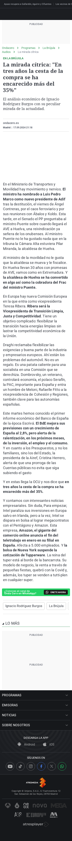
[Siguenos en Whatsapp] (62, 766)
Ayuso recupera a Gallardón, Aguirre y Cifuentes (27, 4)
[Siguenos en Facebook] (41, 766)
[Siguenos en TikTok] (20, 766)
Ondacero (8, 48)
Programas (28, 48)
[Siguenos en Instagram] (31, 766)
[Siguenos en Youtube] (10, 766)
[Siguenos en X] (51, 766)
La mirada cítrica (28, 51)
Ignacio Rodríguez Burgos (23, 606)
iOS (51, 744)
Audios (6, 51)
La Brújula (49, 48)
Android (29, 744)
